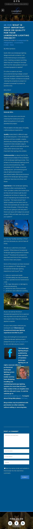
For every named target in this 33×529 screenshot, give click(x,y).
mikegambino (8, 42)
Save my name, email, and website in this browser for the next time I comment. (16, 471)
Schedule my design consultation (17, 4)
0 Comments (19, 42)
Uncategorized (21, 40)
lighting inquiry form (21, 341)
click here (24, 398)
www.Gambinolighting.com (12, 396)
